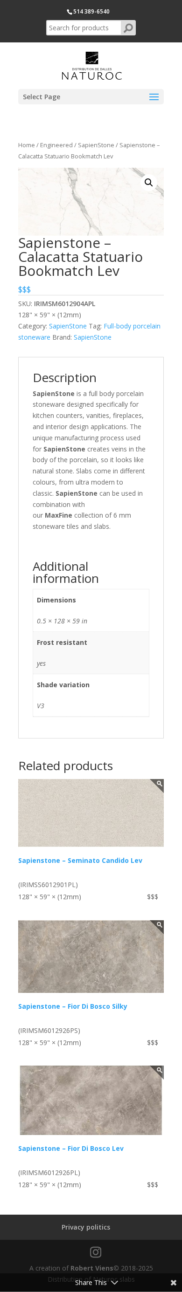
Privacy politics (86, 1227)
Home (26, 145)
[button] (148, 182)
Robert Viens (91, 1268)
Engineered (56, 145)
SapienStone (96, 145)
